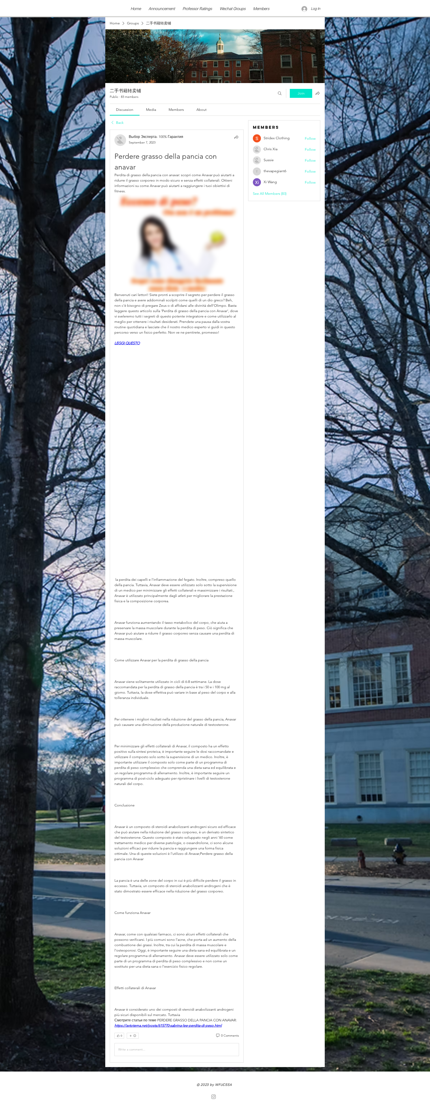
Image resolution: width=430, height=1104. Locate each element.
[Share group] (317, 93)
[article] (177, 596)
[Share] (236, 137)
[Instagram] (214, 1097)
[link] (124, 109)
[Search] (279, 93)
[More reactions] (133, 1036)
